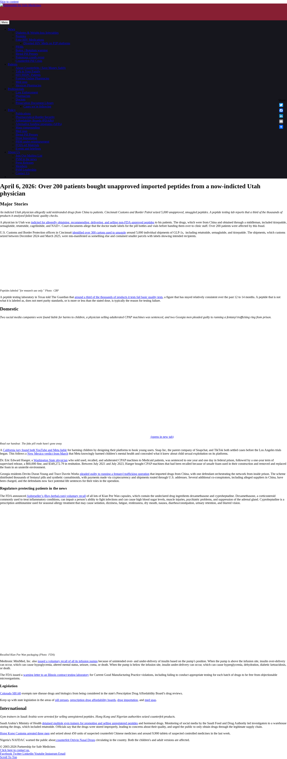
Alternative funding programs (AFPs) (39, 124)
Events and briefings (28, 148)
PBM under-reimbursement (32, 141)
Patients (12, 64)
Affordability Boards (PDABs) (35, 120)
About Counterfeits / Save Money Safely (41, 67)
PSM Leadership (26, 169)
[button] (8, 757)
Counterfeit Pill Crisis (29, 60)
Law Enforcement (27, 92)
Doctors (20, 99)
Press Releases (25, 162)
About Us (14, 152)
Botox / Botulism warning (32, 50)
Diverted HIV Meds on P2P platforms (46, 43)
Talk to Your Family (28, 71)
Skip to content (9, 1)
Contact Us (22, 173)
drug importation (127, 700)
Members (21, 166)
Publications (23, 113)
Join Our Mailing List (29, 155)
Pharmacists (23, 96)
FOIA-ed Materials (27, 145)
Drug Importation (26, 138)
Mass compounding (28, 127)
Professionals (16, 89)
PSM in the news (26, 159)
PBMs (19, 46)
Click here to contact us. (15, 750)
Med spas (21, 82)
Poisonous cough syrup (30, 57)
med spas (150, 700)
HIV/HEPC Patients (28, 74)
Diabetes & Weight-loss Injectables (37, 32)
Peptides (21, 36)
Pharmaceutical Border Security (35, 117)
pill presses (62, 700)
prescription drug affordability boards (93, 700)
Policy (12, 110)
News (11, 29)
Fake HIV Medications (30, 39)
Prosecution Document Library (35, 103)
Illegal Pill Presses (27, 53)
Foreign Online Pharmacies (32, 78)
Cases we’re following (37, 106)
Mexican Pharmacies (28, 85)
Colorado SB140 (10, 693)
